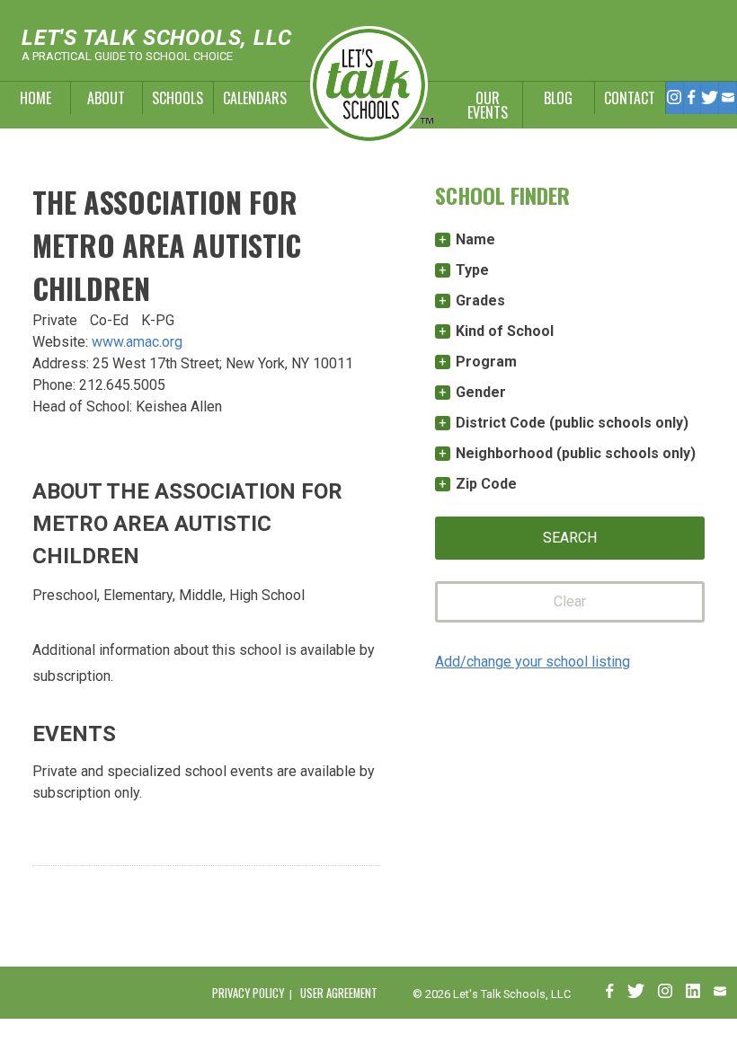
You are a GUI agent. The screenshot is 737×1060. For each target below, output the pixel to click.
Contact (629, 98)
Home (35, 98)
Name (475, 239)
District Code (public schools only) (572, 422)
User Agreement (338, 993)
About (106, 98)
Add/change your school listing (532, 661)
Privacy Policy (248, 993)
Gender (481, 392)
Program (486, 361)
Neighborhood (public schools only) (576, 453)
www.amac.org (137, 341)
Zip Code (486, 483)
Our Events (487, 105)
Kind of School (505, 331)
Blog (558, 98)
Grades (480, 300)
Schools (177, 98)
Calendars (249, 98)
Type (472, 269)
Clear (570, 601)
